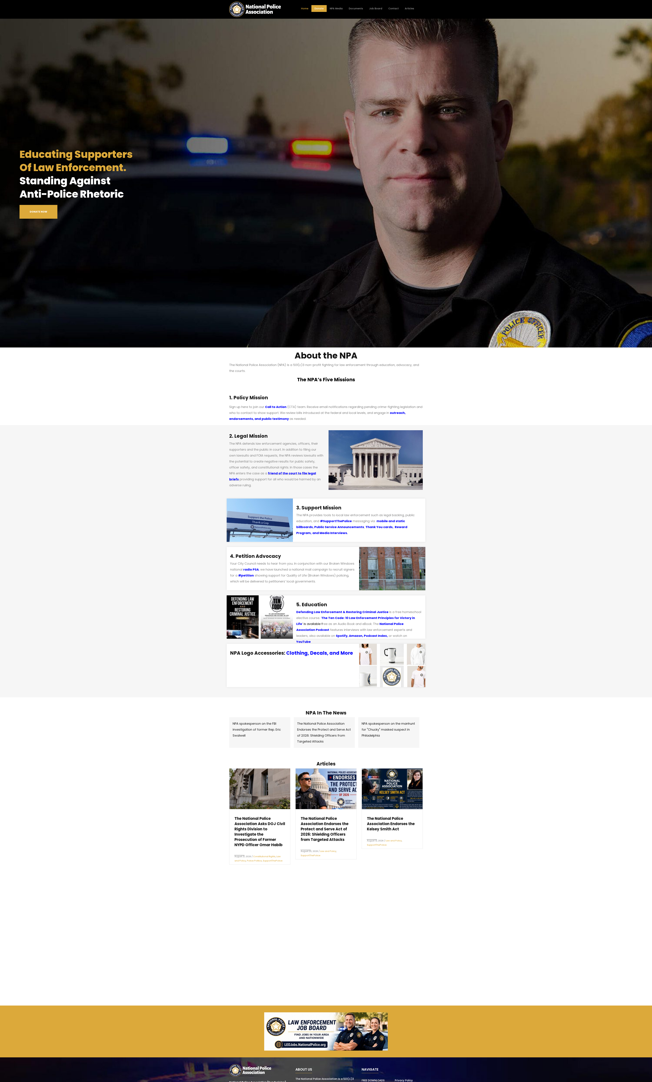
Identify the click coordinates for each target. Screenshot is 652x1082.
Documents (356, 8)
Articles (409, 8)
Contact (393, 8)
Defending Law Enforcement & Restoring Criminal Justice (342, 612)
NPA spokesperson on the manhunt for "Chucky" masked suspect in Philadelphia (388, 729)
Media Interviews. (334, 533)
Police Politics (254, 860)
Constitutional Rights (264, 856)
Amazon (355, 636)
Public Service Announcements (339, 527)
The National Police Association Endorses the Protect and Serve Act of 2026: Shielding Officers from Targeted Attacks (324, 829)
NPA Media (336, 8)
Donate (319, 8)
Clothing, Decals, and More (319, 653)
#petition (246, 575)
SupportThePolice (273, 860)
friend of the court (282, 473)
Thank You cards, (380, 527)
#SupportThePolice (336, 521)
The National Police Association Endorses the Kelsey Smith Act (391, 824)
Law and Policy (328, 851)
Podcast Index (375, 636)
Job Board (375, 8)
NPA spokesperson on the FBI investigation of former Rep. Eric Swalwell (257, 729)
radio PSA (251, 569)
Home (304, 8)
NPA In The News (326, 713)
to (299, 473)
